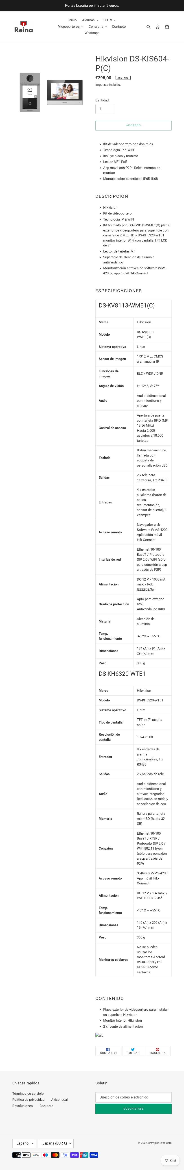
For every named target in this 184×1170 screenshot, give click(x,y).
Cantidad (102, 100)
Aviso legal (59, 1100)
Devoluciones (22, 1106)
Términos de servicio (28, 1094)
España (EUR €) (54, 1143)
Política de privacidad (28, 1100)
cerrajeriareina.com (160, 1143)
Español (23, 1143)
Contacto (46, 1106)
